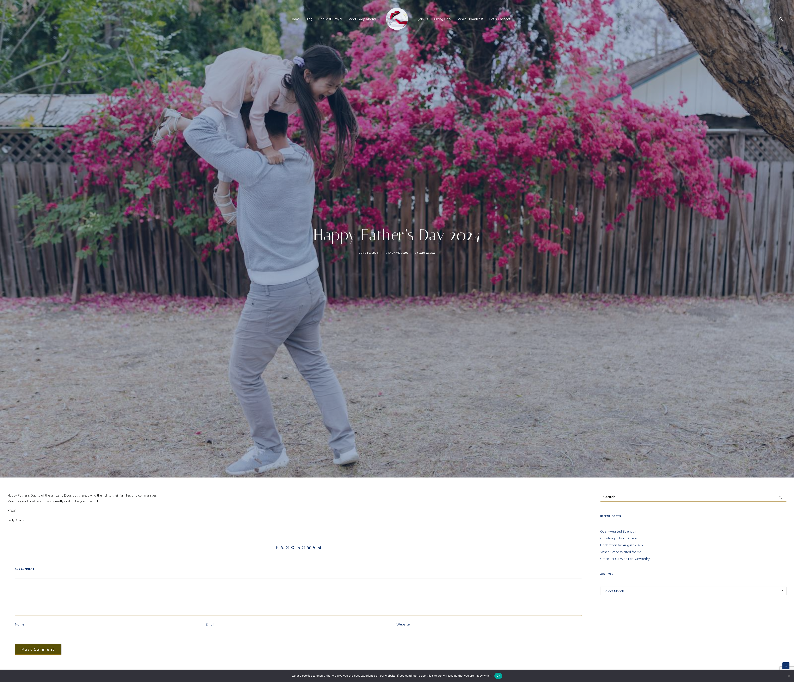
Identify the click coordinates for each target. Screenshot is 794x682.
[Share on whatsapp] (303, 547)
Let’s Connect (499, 19)
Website (403, 624)
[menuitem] (295, 19)
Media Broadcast (470, 19)
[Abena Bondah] (397, 18)
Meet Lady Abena (362, 19)
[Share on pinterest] (292, 547)
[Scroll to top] (785, 665)
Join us (423, 19)
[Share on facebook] (276, 547)
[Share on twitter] (282, 547)
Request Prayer (330, 19)
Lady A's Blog (398, 252)
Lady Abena (427, 252)
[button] (783, 19)
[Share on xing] (314, 547)
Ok (498, 675)
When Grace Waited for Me (620, 552)
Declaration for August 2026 (621, 545)
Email (210, 624)
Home (295, 19)
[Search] (693, 497)
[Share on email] (319, 547)
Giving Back (443, 19)
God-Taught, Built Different (620, 538)
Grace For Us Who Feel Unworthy (625, 559)
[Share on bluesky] (308, 547)
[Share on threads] (287, 547)
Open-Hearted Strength (618, 531)
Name (19, 624)
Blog (309, 19)
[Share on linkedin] (298, 547)
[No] (789, 676)
